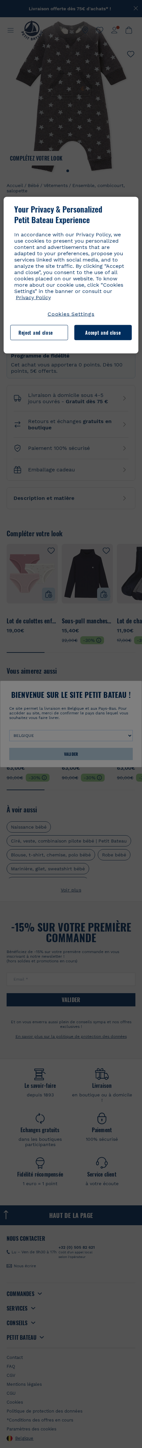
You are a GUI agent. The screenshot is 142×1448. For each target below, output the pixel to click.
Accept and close (103, 332)
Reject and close (35, 332)
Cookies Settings (71, 314)
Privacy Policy (33, 297)
